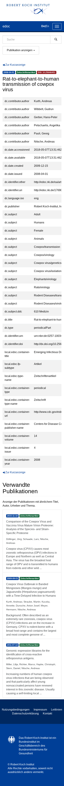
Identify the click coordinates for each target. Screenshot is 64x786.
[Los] (55, 40)
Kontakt (47, 713)
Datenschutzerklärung (25, 713)
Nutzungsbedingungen (16, 709)
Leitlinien (56, 709)
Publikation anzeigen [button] (20, 50)
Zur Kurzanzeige (15, 64)
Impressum (40, 709)
